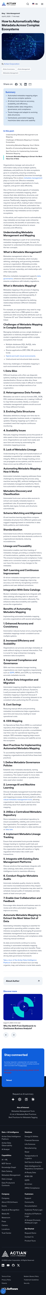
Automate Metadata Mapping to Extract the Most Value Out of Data (24, 157)
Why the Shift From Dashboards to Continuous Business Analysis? (19, 1027)
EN (37, 4)
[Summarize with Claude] (33, 1099)
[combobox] (35, 4)
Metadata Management (11, 1175)
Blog (3, 13)
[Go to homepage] (9, 4)
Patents (4, 1283)
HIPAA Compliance (32, 1188)
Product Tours (30, 1241)
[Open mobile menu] (42, 4)
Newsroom (6, 1217)
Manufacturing (30, 1148)
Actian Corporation (11, 64)
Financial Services (32, 1140)
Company (5, 1198)
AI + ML (5, 1160)
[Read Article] (23, 1007)
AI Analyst (6, 1149)
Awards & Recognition (10, 1210)
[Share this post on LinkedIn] (25, 84)
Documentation (31, 1206)
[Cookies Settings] (3, 1291)
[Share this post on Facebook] (16, 84)
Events (4, 1206)
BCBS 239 (29, 1176)
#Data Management (24, 69)
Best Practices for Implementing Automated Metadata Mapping (22, 152)
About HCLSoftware (10, 1202)
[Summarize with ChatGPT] (19, 1099)
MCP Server (6, 1163)
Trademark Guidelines (31, 1280)
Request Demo (30, 1233)
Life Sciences (30, 1144)
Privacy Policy (23, 1065)
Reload (9, 1080)
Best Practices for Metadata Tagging (23, 1117)
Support (28, 1198)
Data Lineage (7, 1179)
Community (29, 1202)
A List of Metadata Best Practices (23, 1114)
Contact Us (29, 1237)
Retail (27, 1152)
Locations (6, 1229)
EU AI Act (28, 1184)
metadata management (33, 178)
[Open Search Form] (28, 4)
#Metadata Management (10, 73)
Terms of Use (6, 1276)
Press (4, 1221)
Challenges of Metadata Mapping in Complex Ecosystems (22, 141)
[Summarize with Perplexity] (26, 1099)
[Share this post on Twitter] (21, 84)
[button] (6, 1034)
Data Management (13, 13)
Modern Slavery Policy (31, 1276)
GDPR (12, 672)
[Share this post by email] (30, 84)
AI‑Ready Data (30, 1172)
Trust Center (6, 1233)
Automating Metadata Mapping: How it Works (22, 145)
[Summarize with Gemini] (13, 1099)
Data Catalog (7, 1171)
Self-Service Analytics (33, 1162)
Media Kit (5, 1214)
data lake (9, 829)
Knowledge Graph (9, 1167)
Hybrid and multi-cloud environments (20, 356)
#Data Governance (9, 69)
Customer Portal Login (33, 1210)
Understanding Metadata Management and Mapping (22, 136)
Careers (5, 1225)
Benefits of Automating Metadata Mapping (21, 148)
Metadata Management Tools (23, 1111)
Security (26, 1283)
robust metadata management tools (17, 799)
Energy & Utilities (31, 1136)
